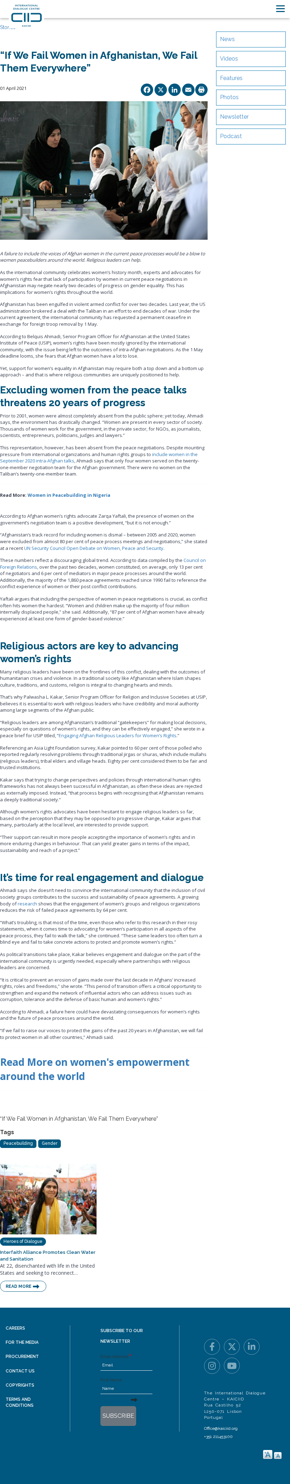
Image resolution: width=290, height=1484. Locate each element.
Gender (49, 1143)
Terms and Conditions (20, 1402)
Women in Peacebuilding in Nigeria (69, 495)
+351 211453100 (218, 1436)
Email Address (114, 1356)
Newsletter (234, 116)
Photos (229, 97)
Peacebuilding (18, 1143)
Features (231, 78)
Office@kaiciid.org (221, 1428)
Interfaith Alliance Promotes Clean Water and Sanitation (47, 1256)
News (227, 39)
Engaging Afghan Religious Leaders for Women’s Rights (117, 735)
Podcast (231, 136)
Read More (18, 1286)
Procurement (22, 1356)
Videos (229, 58)
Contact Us (20, 1371)
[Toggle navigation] (280, 9)
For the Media (22, 1342)
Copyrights (20, 1385)
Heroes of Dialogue (23, 1241)
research (27, 903)
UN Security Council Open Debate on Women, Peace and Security (93, 548)
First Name (111, 1379)
